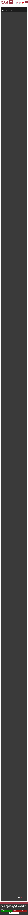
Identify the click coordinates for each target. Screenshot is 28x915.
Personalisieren (14, 913)
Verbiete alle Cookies (21, 910)
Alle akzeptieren (7, 910)
